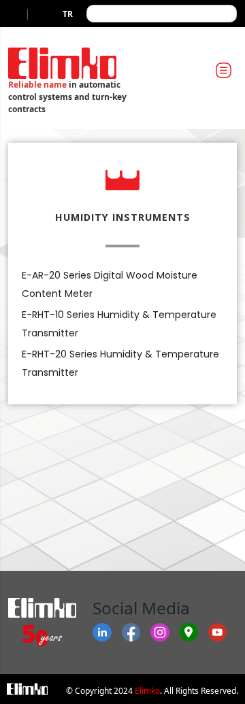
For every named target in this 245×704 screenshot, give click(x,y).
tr (68, 14)
